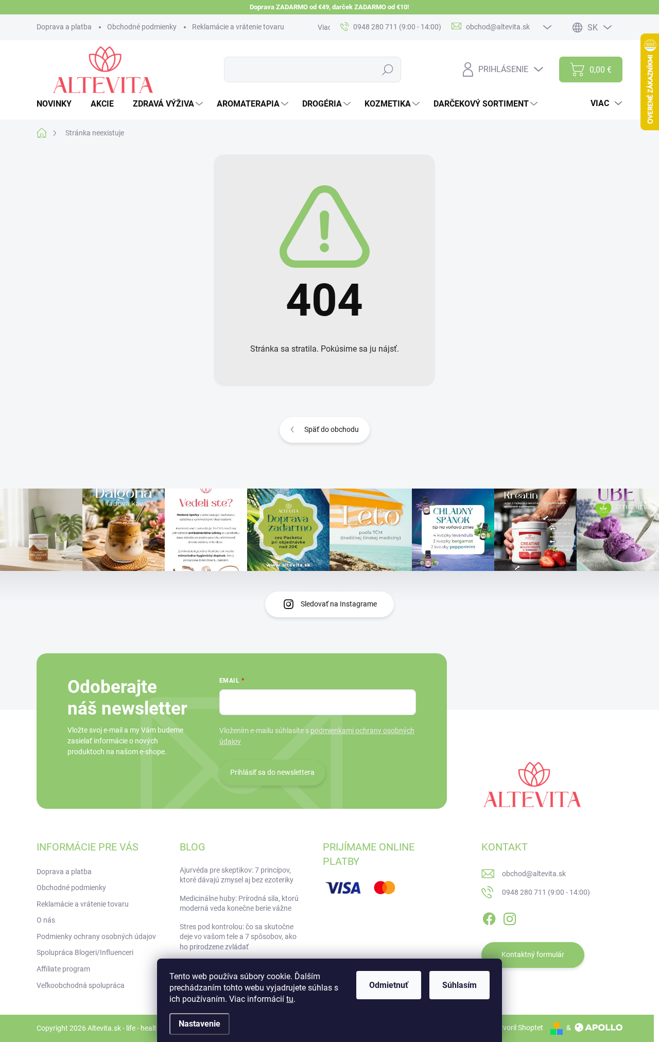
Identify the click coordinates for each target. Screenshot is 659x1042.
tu (289, 999)
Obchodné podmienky (142, 27)
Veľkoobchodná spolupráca (81, 985)
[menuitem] (58, 104)
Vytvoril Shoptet (517, 1027)
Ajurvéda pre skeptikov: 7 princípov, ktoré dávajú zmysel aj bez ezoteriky (236, 875)
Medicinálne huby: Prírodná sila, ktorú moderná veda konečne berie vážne (239, 903)
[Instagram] (509, 917)
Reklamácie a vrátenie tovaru (238, 27)
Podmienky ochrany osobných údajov (96, 936)
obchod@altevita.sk (534, 874)
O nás (46, 920)
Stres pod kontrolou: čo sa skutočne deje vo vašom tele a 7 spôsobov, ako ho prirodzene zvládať (238, 937)
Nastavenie (199, 1024)
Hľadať (388, 69)
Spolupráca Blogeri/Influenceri (85, 952)
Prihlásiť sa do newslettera (272, 772)
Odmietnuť (388, 985)
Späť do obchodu (331, 429)
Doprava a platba (64, 27)
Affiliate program (63, 969)
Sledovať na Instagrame (339, 604)
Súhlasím (459, 985)
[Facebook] (489, 917)
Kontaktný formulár (532, 954)
